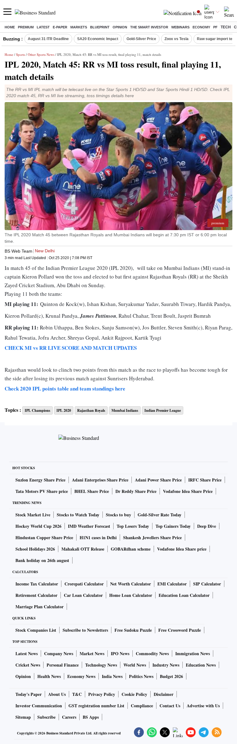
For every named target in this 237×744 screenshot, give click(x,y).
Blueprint (100, 27)
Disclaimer (163, 694)
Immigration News (192, 653)
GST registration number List (96, 705)
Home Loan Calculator (130, 595)
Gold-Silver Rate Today (159, 514)
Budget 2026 (171, 676)
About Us (57, 694)
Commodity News (152, 653)
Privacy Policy (101, 694)
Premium (26, 27)
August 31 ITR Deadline (48, 39)
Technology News (101, 665)
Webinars (180, 27)
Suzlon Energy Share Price (40, 480)
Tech (226, 27)
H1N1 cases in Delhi (98, 537)
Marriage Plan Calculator (39, 606)
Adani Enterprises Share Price (100, 480)
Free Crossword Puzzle (179, 630)
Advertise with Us (203, 705)
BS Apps (91, 717)
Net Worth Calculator (130, 584)
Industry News (165, 665)
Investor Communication (38, 705)
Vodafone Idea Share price (181, 549)
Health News (49, 676)
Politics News (141, 676)
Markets (78, 27)
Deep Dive (206, 526)
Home (10, 27)
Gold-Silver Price (141, 39)
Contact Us (170, 705)
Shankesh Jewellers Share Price (152, 537)
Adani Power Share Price (158, 480)
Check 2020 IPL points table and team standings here (65, 388)
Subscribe (46, 717)
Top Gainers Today (173, 526)
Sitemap (23, 717)
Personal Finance (63, 665)
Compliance (142, 705)
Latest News (26, 653)
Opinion (120, 27)
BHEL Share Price (91, 491)
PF (215, 27)
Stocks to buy (118, 514)
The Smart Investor (149, 27)
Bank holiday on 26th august (42, 560)
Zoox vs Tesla (176, 39)
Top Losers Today (133, 526)
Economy (201, 27)
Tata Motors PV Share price (41, 491)
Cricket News (27, 665)
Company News (58, 653)
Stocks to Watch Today (78, 514)
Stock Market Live (32, 514)
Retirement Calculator (36, 595)
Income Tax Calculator (36, 584)
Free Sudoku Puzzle (133, 630)
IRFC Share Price (205, 480)
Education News (201, 665)
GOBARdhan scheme (131, 549)
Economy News (81, 676)
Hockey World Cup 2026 (38, 526)
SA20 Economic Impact (97, 39)
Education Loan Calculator (184, 595)
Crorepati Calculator (84, 584)
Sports (20, 54)
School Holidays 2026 (35, 549)
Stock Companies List (35, 630)
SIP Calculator (207, 584)
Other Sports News (41, 54)
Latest (43, 27)
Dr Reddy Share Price (135, 491)
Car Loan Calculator (83, 595)
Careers (69, 717)
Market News (92, 653)
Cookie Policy (134, 694)
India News (112, 676)
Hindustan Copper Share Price (44, 537)
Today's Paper (28, 694)
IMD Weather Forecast (89, 526)
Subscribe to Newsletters (85, 630)
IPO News (120, 653)
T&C (77, 694)
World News (134, 665)
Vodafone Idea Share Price (188, 491)
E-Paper (60, 27)
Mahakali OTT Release (82, 549)
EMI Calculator (172, 584)
